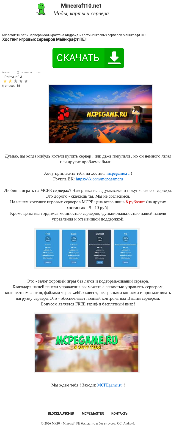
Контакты (119, 413)
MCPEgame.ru (109, 385)
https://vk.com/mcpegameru (99, 179)
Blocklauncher (61, 413)
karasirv (6, 72)
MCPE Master (93, 413)
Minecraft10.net (81, 9)
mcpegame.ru (118, 173)
